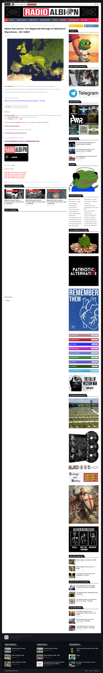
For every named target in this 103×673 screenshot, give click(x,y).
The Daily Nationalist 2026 (90, 223)
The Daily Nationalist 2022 (75, 219)
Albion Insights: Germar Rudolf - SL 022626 (85, 567)
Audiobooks (87, 203)
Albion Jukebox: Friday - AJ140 (52, 655)
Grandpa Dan (82, 339)
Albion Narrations (12, 182)
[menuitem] (6, 20)
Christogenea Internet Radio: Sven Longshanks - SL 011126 (85, 574)
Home (5, 1)
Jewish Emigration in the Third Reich (91, 208)
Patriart (82, 362)
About (90, 670)
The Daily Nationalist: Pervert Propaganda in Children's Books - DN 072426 (86, 613)
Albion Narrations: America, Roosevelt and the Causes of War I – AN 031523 (56, 201)
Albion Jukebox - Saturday (90, 199)
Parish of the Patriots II (89, 211)
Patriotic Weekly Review (74, 213)
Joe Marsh (82, 344)
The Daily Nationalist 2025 (75, 221)
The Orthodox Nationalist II (90, 225)
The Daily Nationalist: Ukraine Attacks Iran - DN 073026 (86, 157)
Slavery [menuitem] (55, 20)
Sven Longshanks (47, 182)
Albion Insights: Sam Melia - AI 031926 (86, 560)
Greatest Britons (73, 207)
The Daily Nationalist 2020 (75, 217)
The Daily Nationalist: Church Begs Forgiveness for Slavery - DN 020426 (85, 586)
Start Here (25, 1)
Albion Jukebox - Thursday (90, 201)
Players (78, 655)
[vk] (91, 25)
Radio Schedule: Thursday (19, 662)
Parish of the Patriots (74, 209)
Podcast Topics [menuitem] (21, 20)
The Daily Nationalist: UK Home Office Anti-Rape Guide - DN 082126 (54, 662)
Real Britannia (72, 215)
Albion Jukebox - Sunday (75, 201)
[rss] (76, 25)
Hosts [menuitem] (11, 20)
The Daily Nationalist (12, 25)
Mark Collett (82, 348)
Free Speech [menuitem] (63, 20)
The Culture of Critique (89, 217)
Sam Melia (82, 366)
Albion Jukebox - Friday (74, 199)
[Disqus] (35, 231)
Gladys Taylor (20, 182)
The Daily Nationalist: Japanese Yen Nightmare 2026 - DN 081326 (85, 143)
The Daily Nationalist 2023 (90, 221)
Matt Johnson (82, 353)
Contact (20, 1)
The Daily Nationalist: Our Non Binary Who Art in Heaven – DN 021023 (86, 600)
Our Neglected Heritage (29, 182)
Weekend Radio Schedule (18, 648)
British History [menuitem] (45, 20)
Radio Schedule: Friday (20, 4)
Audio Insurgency (73, 203)
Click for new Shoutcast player (11, 126)
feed (21, 119)
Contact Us (96, 670)
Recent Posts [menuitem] (33, 20)
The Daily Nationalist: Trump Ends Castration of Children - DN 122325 (85, 627)
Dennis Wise (82, 335)
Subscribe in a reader (9, 168)
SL (6, 35)
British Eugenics (72, 205)
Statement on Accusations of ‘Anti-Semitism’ (86, 662)
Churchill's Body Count (89, 205)
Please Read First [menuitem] (74, 20)
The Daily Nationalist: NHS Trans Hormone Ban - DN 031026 (85, 620)
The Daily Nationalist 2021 (90, 219)
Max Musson (82, 357)
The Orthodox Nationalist (75, 223)
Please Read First (13, 1)
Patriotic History (88, 213)
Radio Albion (39, 182)
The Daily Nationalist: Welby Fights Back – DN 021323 (87, 593)
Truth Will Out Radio (73, 225)
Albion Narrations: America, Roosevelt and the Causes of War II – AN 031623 (35, 201)
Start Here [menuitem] (84, 20)
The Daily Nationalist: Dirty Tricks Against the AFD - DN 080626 (85, 150)
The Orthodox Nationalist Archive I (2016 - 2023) (87, 649)
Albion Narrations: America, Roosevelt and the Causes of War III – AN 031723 (14, 201)
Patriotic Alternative (73, 211)
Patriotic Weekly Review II (90, 215)
